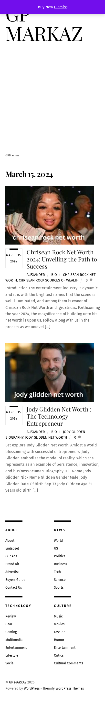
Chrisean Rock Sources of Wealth (49, 280)
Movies (59, 624)
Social (9, 663)
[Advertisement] (52, 98)
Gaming (11, 632)
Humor (59, 640)
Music (58, 616)
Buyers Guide (15, 580)
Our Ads (11, 556)
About (9, 541)
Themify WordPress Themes (63, 688)
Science (59, 580)
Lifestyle (11, 655)
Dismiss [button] (60, 7)
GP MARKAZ (17, 682)
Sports (58, 587)
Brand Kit (12, 564)
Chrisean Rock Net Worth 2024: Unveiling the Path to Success (62, 259)
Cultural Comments (68, 663)
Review (10, 616)
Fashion (59, 632)
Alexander (36, 275)
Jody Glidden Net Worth (46, 437)
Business (60, 564)
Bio (54, 275)
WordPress (32, 688)
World (58, 541)
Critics (58, 655)
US (56, 548)
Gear (8, 624)
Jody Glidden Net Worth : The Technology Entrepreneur (59, 416)
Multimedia (13, 640)
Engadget (12, 548)
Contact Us (13, 587)
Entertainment (16, 648)
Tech (57, 572)
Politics (59, 556)
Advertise (12, 572)
